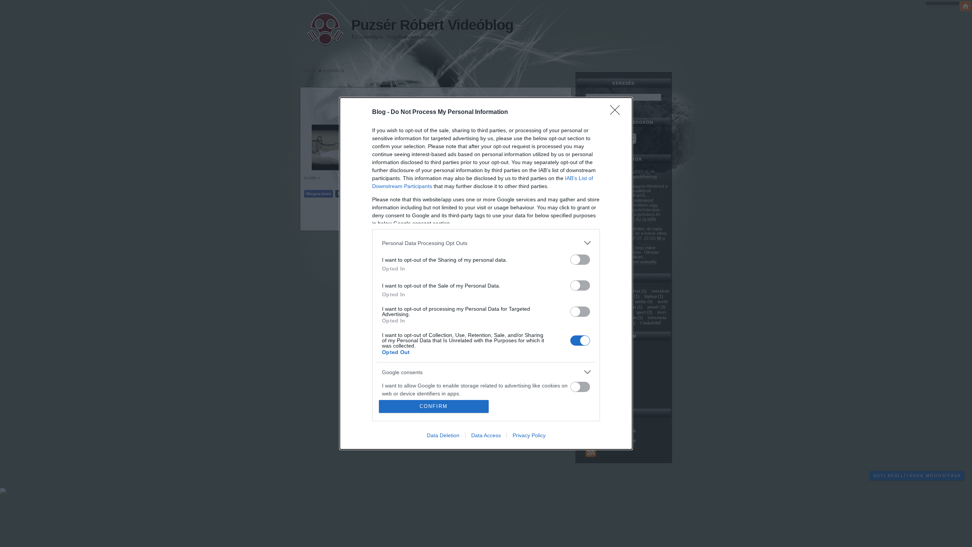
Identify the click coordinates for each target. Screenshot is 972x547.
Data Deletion (443, 435)
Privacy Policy (529, 435)
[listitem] (486, 243)
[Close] (617, 112)
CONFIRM (434, 406)
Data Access (486, 435)
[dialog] (486, 273)
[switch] (580, 260)
